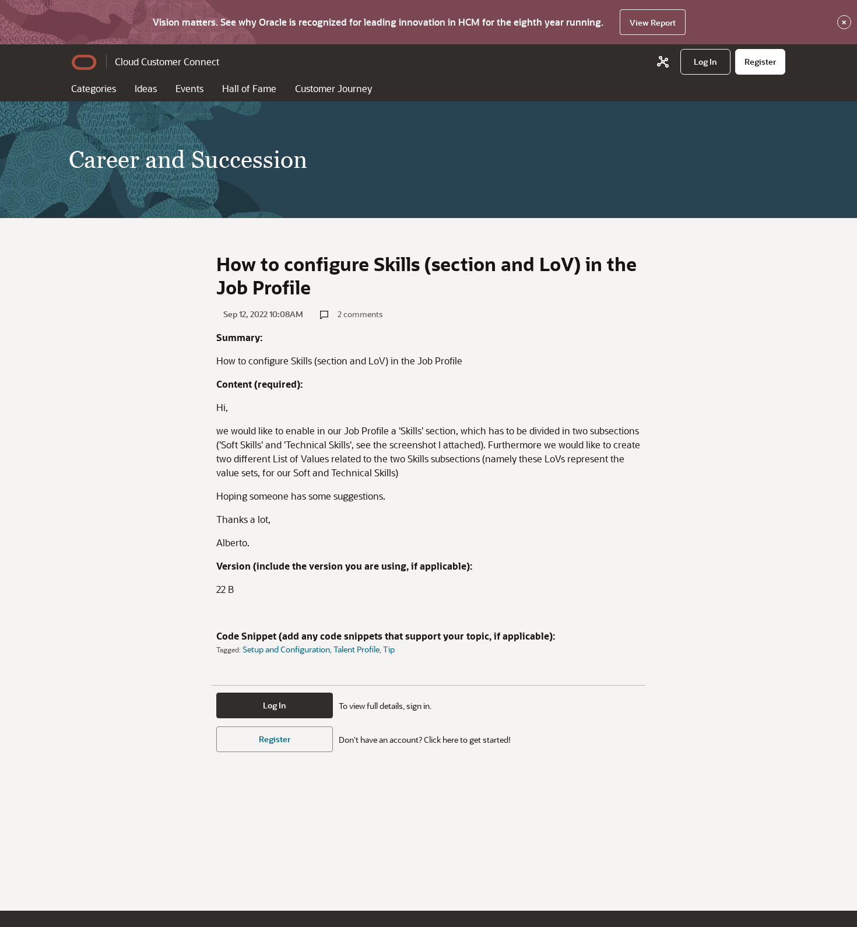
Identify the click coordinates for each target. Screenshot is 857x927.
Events (189, 88)
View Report (653, 22)
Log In (274, 705)
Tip (389, 649)
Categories (93, 88)
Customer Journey (333, 88)
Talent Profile (356, 649)
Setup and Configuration (286, 649)
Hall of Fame (249, 88)
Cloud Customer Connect (167, 61)
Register (274, 739)
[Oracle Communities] (663, 62)
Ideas (146, 88)
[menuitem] (705, 62)
